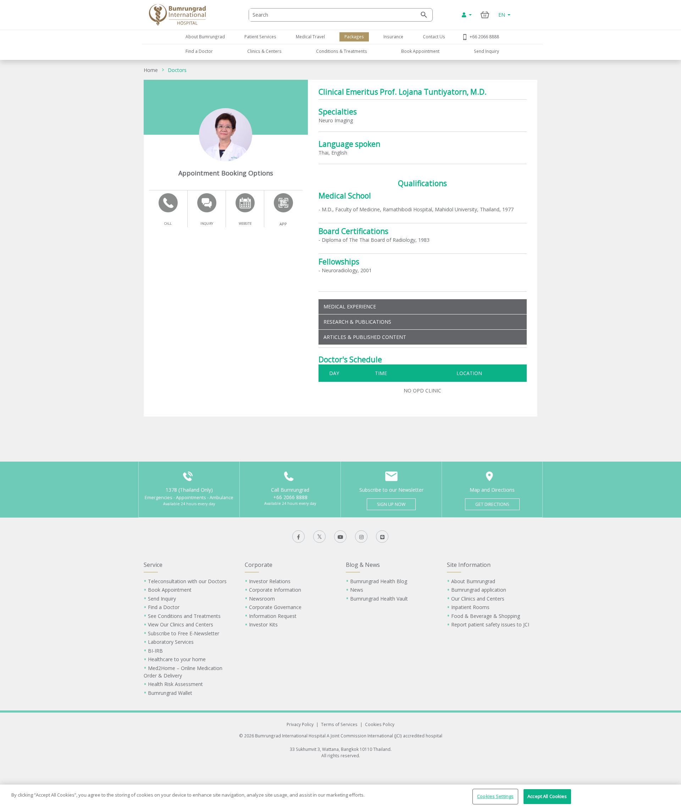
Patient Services (260, 36)
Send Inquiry (486, 51)
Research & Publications (357, 321)
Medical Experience (349, 306)
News (356, 589)
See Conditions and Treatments (184, 616)
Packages (354, 36)
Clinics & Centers (264, 51)
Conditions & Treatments (341, 51)
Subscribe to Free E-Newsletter (183, 633)
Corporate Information (275, 589)
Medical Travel (310, 36)
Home (151, 70)
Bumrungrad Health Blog (378, 581)
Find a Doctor (199, 51)
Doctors (177, 70)
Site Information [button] (469, 565)
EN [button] (502, 14)
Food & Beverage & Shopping (485, 616)
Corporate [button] (258, 565)
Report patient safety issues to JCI (490, 624)
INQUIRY (206, 223)
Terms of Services (339, 724)
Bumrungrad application (478, 589)
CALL (168, 223)
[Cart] (485, 15)
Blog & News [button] (363, 565)
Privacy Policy (300, 724)
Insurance (393, 36)
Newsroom (262, 598)
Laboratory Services (171, 641)
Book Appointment (420, 51)
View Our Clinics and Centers (180, 624)
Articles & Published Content (364, 337)
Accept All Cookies (547, 796)
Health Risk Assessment (175, 684)
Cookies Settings (495, 796)
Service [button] (153, 565)
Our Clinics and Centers (477, 598)
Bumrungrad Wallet (170, 693)
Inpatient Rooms (470, 607)
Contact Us (434, 36)
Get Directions (492, 504)
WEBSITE (245, 223)
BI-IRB (155, 650)
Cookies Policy (379, 724)
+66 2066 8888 (484, 36)
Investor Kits (263, 624)
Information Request (273, 616)
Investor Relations (269, 581)
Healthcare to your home (177, 659)
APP (283, 224)
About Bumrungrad (205, 36)
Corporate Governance (275, 607)
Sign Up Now (391, 504)
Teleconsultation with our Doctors (187, 581)
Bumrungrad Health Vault (379, 598)
